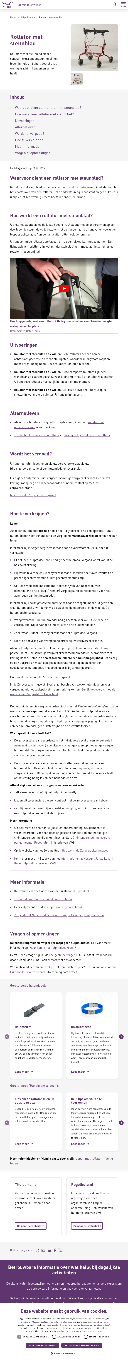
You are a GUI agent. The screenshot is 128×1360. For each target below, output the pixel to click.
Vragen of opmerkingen (33, 152)
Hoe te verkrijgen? (29, 140)
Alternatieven (25, 127)
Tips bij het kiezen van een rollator (36, 435)
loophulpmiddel (78, 891)
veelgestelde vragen (62, 955)
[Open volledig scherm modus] (114, 67)
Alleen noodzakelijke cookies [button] (82, 1345)
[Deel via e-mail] (43, 1250)
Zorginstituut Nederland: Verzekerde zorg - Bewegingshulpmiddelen (59, 915)
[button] (68, 47)
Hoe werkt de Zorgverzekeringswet (85, 850)
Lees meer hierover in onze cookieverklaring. (81, 1331)
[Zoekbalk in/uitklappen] (114, 4)
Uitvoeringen (24, 120)
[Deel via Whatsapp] (37, 1250)
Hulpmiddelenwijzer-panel (27, 972)
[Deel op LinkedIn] (49, 1250)
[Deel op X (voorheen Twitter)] (60, 1250)
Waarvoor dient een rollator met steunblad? (48, 107)
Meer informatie (27, 146)
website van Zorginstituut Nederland (34, 694)
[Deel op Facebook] (55, 1250)
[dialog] (64, 1331)
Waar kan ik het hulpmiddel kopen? (53, 947)
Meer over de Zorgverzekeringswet (33, 495)
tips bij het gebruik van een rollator (87, 435)
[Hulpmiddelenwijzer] (21, 5)
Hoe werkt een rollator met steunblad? (44, 114)
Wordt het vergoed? (29, 133)
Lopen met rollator (89, 1158)
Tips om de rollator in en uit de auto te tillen (43, 899)
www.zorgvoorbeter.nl (67, 907)
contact (52, 960)
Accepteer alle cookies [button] (42, 1345)
